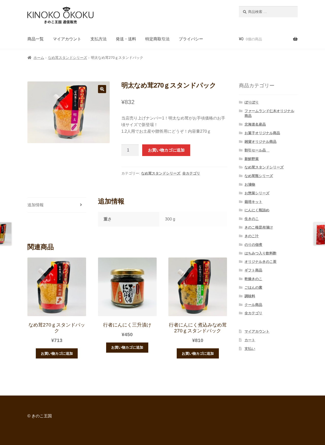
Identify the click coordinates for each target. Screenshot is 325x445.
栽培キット (253, 202)
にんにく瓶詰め (257, 210)
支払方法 (98, 39)
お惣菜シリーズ (257, 193)
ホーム (39, 58)
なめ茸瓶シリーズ (259, 176)
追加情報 (35, 205)
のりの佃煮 (253, 245)
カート (250, 340)
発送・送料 (126, 39)
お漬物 (250, 184)
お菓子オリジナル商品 (262, 133)
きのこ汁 (252, 236)
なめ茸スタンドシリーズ (67, 58)
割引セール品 (257, 150)
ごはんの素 (253, 287)
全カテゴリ (191, 173)
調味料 (250, 296)
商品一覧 (35, 39)
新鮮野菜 (252, 159)
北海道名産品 (255, 124)
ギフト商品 (253, 270)
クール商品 (253, 305)
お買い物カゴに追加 (166, 150)
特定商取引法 (157, 39)
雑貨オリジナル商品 (261, 142)
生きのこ (252, 219)
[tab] (56, 205)
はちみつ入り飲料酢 (261, 253)
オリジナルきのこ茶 (261, 262)
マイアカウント (67, 39)
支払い (250, 349)
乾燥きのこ (253, 279)
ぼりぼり (252, 102)
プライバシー (191, 39)
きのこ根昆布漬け (259, 227)
